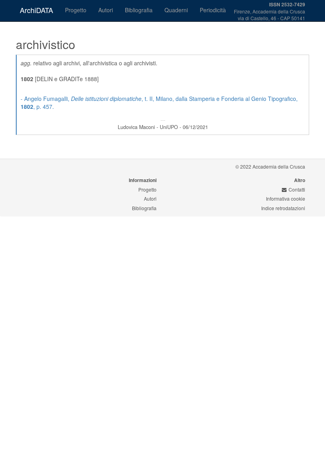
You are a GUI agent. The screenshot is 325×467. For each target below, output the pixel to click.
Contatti (297, 189)
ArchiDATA (36, 10)
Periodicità (213, 10)
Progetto (75, 10)
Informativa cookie (285, 198)
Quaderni (176, 10)
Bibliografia (139, 10)
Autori (105, 10)
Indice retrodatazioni (283, 208)
